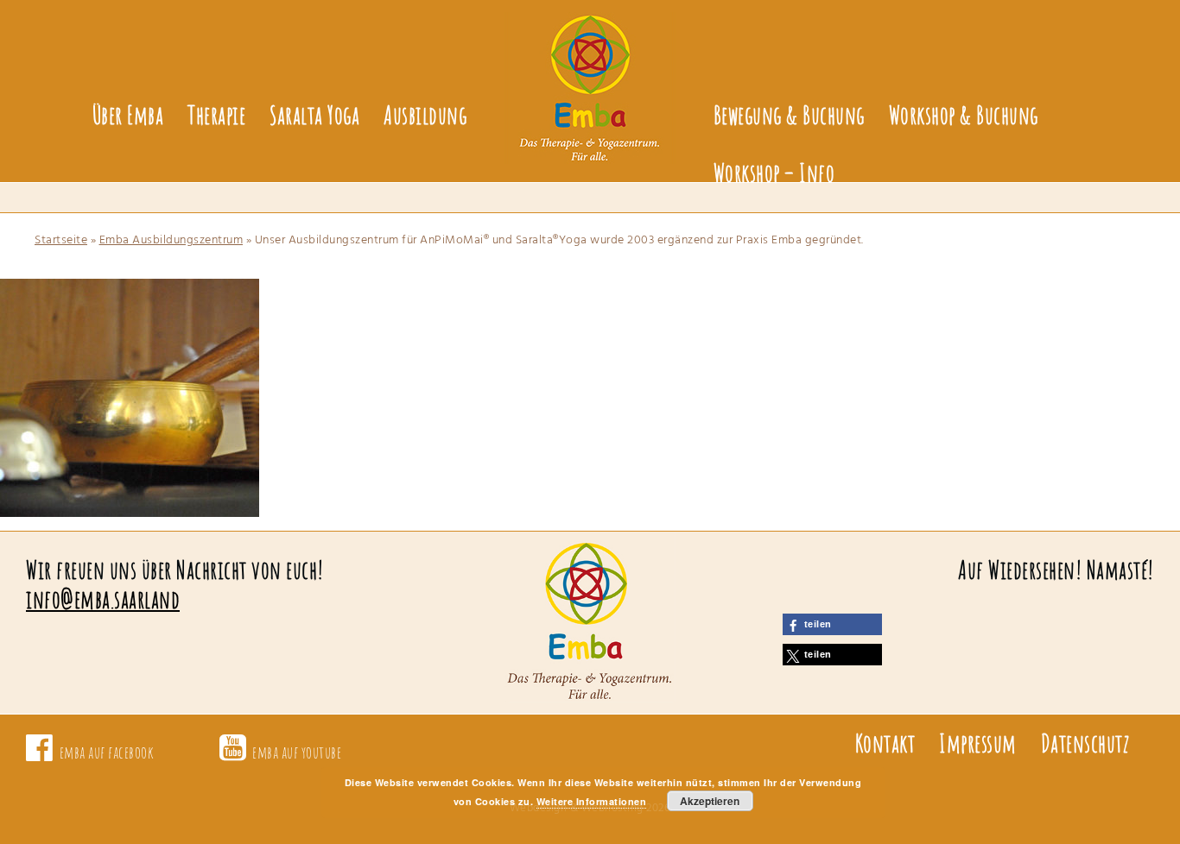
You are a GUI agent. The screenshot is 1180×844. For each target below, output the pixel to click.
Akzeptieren (709, 801)
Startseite (61, 240)
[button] (832, 624)
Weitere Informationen (591, 801)
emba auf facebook (107, 752)
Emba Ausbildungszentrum (171, 240)
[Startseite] (590, 76)
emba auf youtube (296, 752)
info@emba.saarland (103, 599)
